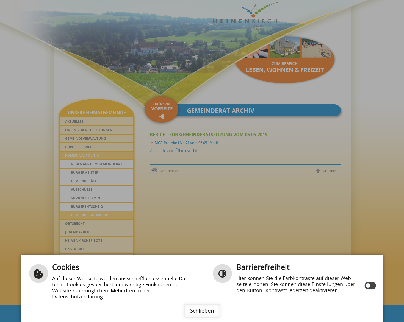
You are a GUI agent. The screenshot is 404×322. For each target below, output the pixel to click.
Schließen (202, 310)
